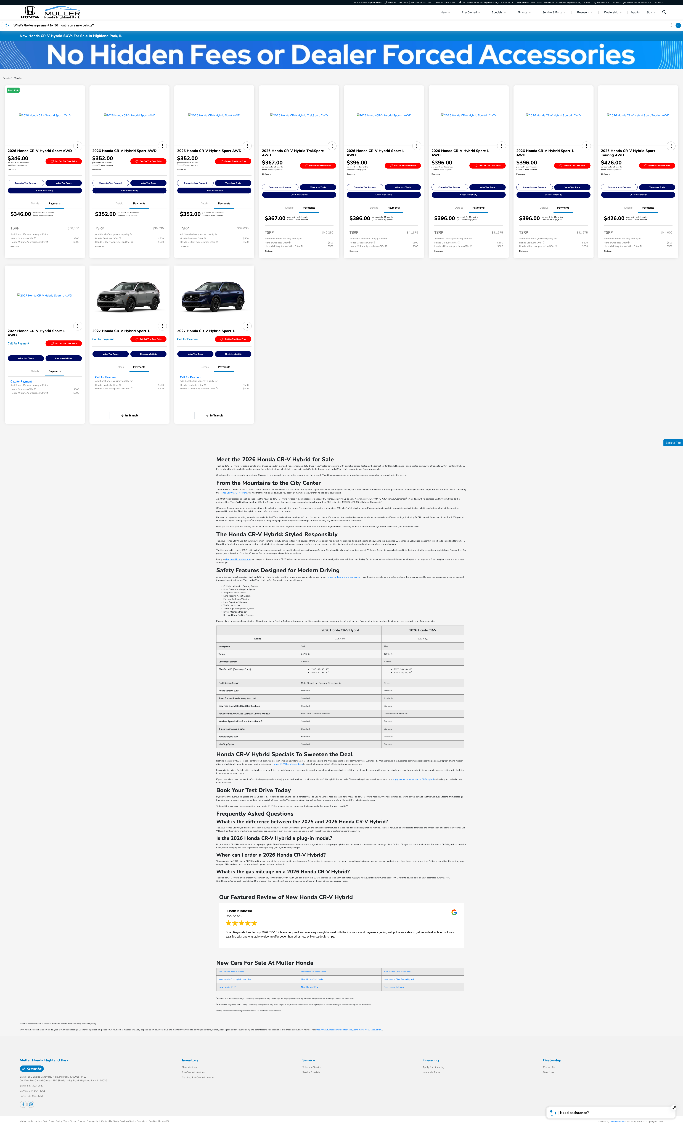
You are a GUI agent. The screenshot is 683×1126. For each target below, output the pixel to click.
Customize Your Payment (25, 183)
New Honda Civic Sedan (312, 979)
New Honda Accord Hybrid (231, 971)
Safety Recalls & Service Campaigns (130, 1121)
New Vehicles (189, 1067)
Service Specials (311, 1072)
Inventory (190, 1060)
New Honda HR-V (309, 987)
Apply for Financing (433, 1067)
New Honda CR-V (227, 987)
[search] (664, 12)
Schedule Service (311, 1067)
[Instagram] (30, 1104)
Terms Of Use (69, 1121)
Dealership (552, 1060)
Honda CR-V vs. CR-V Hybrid (233, 492)
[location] (460, 2)
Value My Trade (431, 1072)
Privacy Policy (55, 1121)
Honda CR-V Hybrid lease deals (288, 764)
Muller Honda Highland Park (33, 1121)
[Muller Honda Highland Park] (50, 12)
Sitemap (81, 1121)
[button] (77, 145)
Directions (548, 1072)
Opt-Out (153, 1121)
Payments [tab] (55, 203)
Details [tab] (35, 203)
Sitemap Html (93, 1121)
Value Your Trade (64, 183)
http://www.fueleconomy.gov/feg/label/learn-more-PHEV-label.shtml (349, 1029)
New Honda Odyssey (394, 987)
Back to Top (673, 443)
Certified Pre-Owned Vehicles (198, 1077)
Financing (431, 1060)
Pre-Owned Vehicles (193, 1072)
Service (308, 1060)
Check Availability (44, 190)
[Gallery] (341, 55)
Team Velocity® (617, 1121)
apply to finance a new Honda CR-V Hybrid (413, 779)
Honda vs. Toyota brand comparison (344, 577)
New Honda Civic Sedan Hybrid (399, 979)
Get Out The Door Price (66, 161)
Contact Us (34, 1069)
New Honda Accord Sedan (313, 971)
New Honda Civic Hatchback (397, 971)
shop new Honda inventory (238, 559)
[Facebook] (23, 1104)
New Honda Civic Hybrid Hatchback (236, 979)
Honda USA (164, 1121)
